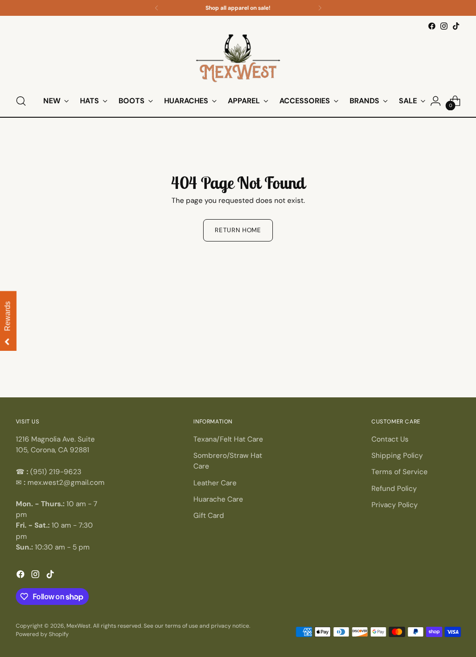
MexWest (78, 626)
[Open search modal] (21, 101)
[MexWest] (238, 59)
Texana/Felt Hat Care (228, 439)
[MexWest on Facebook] (432, 26)
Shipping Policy (397, 455)
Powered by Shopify (42, 634)
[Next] (320, 8)
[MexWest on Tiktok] (456, 26)
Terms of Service (399, 471)
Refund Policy (394, 488)
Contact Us (390, 439)
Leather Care (215, 483)
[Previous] (156, 8)
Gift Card (208, 515)
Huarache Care (218, 499)
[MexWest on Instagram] (444, 26)
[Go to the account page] (435, 101)
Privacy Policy (394, 505)
